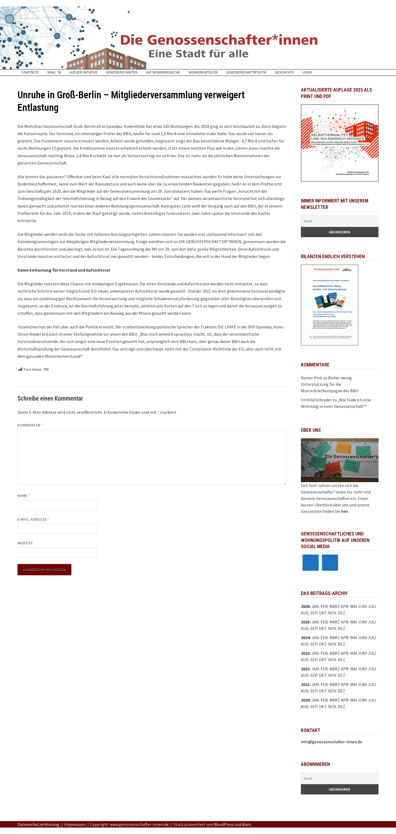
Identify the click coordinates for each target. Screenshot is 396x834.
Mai (353, 606)
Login (307, 72)
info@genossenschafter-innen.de (331, 741)
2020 (305, 700)
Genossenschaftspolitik (246, 72)
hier (344, 511)
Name (24, 495)
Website (25, 543)
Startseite (30, 72)
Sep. (314, 628)
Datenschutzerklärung (38, 824)
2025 (305, 622)
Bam (246, 824)
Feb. (325, 606)
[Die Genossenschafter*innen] (198, 37)
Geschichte (284, 72)
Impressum (74, 824)
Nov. (332, 628)
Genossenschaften (121, 72)
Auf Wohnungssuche (163, 72)
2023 (305, 653)
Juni (362, 606)
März (334, 637)
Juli (372, 606)
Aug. (305, 612)
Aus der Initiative (84, 72)
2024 (305, 637)
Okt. (323, 628)
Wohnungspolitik (203, 72)
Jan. (315, 606)
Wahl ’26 (54, 72)
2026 (305, 606)
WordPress (224, 824)
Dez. (342, 628)
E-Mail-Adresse (34, 519)
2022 (305, 668)
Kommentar (30, 425)
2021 (305, 684)
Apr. (345, 637)
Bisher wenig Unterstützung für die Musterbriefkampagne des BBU (329, 384)
